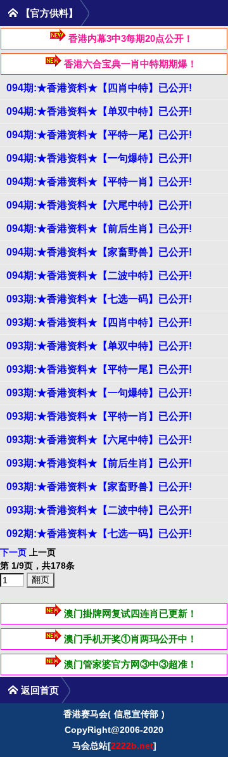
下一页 (13, 552)
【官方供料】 (49, 13)
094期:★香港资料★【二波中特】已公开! (99, 275)
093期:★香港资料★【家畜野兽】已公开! (99, 486)
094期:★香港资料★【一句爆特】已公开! (99, 158)
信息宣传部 (136, 714)
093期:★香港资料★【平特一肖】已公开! (99, 416)
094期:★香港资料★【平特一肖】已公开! (99, 181)
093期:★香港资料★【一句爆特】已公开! (99, 392)
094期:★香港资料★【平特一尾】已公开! (99, 134)
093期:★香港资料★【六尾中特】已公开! (99, 439)
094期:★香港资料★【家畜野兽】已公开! (99, 252)
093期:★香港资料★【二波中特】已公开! (99, 510)
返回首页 (40, 690)
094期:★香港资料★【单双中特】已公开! (99, 111)
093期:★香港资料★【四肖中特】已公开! (99, 322)
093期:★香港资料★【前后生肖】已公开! (99, 463)
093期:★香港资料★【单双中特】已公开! (99, 345)
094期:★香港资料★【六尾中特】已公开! (99, 205)
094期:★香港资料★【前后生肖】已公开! (99, 228)
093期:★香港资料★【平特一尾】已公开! (99, 369)
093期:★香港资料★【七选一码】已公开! (99, 299)
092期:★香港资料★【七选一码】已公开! (99, 533)
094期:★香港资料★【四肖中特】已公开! (99, 87)
